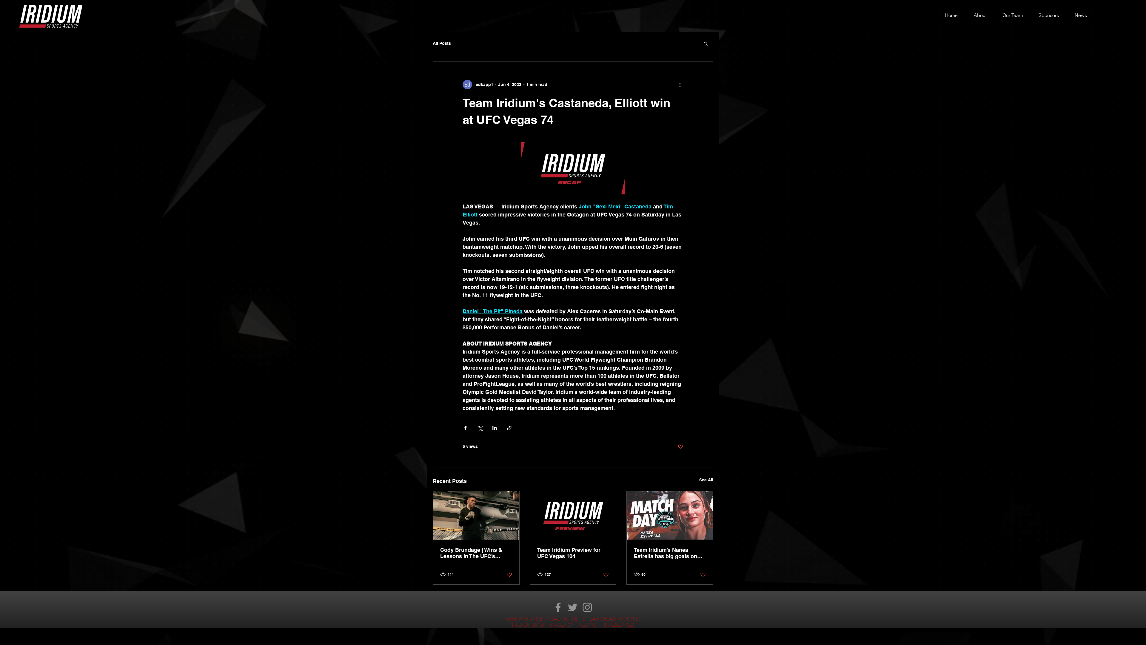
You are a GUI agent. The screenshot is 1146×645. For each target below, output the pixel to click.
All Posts (442, 43)
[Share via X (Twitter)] (480, 428)
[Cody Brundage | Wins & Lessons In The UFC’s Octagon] (476, 515)
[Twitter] (572, 607)
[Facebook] (558, 607)
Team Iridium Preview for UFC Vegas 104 (568, 553)
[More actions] (679, 84)
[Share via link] (509, 428)
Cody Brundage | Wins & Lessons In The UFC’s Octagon (471, 553)
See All (706, 479)
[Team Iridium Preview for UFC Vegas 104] (573, 515)
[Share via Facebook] (465, 428)
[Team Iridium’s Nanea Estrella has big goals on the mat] (670, 515)
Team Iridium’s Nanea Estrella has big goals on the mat (665, 553)
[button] (705, 43)
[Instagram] (587, 607)
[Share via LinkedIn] (494, 428)
